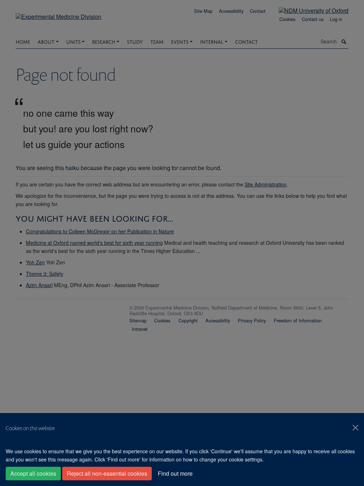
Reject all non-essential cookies (107, 473)
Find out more (175, 473)
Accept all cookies (33, 473)
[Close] (355, 427)
